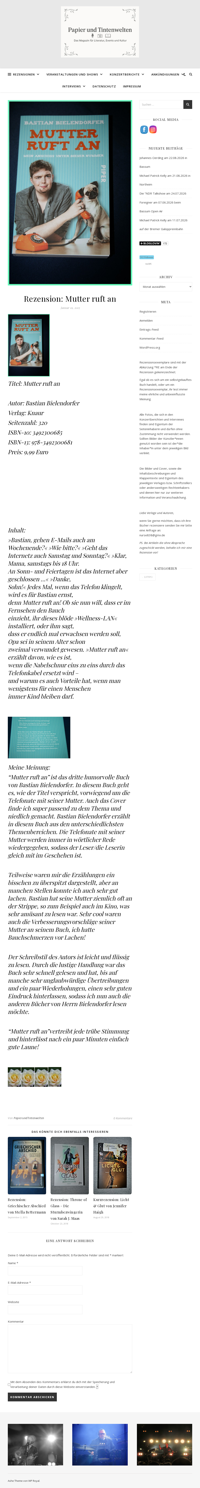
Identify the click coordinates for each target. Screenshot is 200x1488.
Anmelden (146, 320)
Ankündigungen (165, 74)
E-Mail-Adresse (19, 1282)
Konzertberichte (125, 74)
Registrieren (147, 311)
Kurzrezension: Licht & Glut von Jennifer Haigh (111, 1205)
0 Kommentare (122, 1118)
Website (13, 1302)
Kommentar (16, 1321)
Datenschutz (104, 86)
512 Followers (146, 257)
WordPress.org (149, 347)
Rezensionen (24, 74)
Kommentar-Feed (151, 338)
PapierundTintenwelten (29, 1118)
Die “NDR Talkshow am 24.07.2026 (162, 193)
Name (13, 1263)
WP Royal (33, 1481)
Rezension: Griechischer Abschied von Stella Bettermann (27, 1205)
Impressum (132, 86)
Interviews (71, 86)
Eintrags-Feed (149, 329)
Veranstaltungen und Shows (72, 74)
